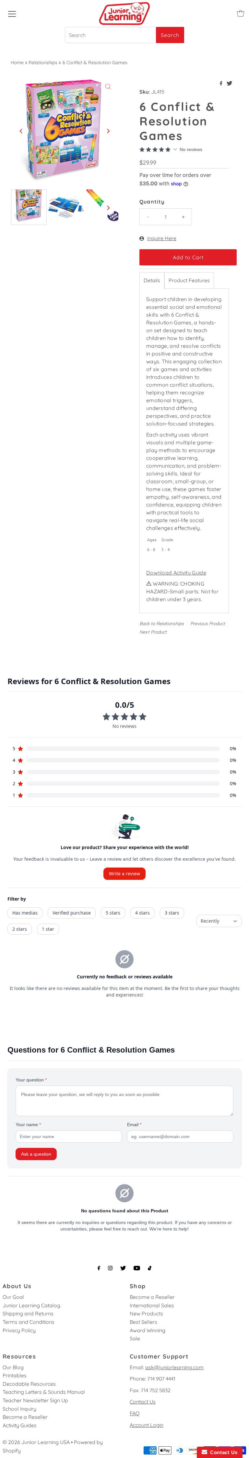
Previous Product (207, 623)
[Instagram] (110, 1268)
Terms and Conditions (28, 1322)
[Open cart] (240, 13)
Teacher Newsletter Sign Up (35, 1400)
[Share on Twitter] (229, 83)
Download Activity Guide (176, 572)
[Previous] (21, 131)
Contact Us (143, 1401)
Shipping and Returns (28, 1313)
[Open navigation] (12, 13)
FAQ (134, 1413)
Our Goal (13, 1297)
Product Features (189, 280)
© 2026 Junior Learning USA (36, 1442)
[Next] (108, 131)
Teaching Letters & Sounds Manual (44, 1392)
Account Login (146, 1425)
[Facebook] (99, 1268)
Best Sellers (143, 1322)
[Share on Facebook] (222, 83)
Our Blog (13, 1367)
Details (152, 280)
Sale (135, 1338)
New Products (146, 1313)
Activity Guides (20, 1425)
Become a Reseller (152, 1297)
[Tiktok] (149, 1268)
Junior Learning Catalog (31, 1305)
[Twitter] (123, 1268)
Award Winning (147, 1330)
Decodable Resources (29, 1384)
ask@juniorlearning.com (174, 1367)
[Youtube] (137, 1268)
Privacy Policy (19, 1330)
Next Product (153, 632)
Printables (15, 1375)
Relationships (43, 62)
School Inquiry (19, 1409)
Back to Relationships (161, 623)
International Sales (152, 1305)
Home (17, 62)
